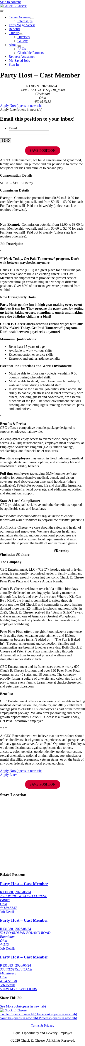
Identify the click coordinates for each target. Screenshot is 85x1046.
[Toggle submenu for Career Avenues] (32, 18)
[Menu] (1, 11)
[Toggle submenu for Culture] (20, 34)
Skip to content (10, 2)
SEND (6, 140)
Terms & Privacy (42, 1025)
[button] (21, 109)
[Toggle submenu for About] (19, 46)
